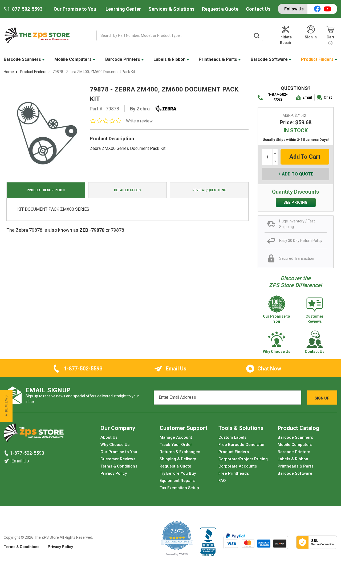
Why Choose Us (114, 444)
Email (307, 97)
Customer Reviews (117, 459)
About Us (108, 437)
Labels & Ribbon (169, 59)
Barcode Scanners (23, 59)
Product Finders (318, 59)
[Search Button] (256, 35)
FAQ (222, 480)
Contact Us (258, 9)
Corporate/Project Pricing (243, 459)
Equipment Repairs (177, 480)
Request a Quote (220, 9)
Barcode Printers (123, 59)
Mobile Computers (73, 59)
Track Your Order (176, 444)
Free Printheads (233, 473)
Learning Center (123, 9)
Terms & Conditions (118, 466)
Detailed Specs (127, 190)
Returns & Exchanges (180, 451)
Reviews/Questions (209, 190)
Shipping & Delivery (178, 459)
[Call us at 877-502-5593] (7, 453)
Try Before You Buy (178, 473)
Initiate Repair (285, 40)
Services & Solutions (171, 9)
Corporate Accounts (237, 466)
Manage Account (176, 437)
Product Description (46, 190)
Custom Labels (232, 437)
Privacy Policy (113, 473)
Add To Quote (298, 174)
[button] (6, 406)
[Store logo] (34, 434)
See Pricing (295, 202)
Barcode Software (270, 59)
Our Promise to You (75, 9)
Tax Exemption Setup (179, 487)
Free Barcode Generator (241, 444)
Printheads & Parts (218, 59)
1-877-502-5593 (278, 97)
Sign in (311, 37)
